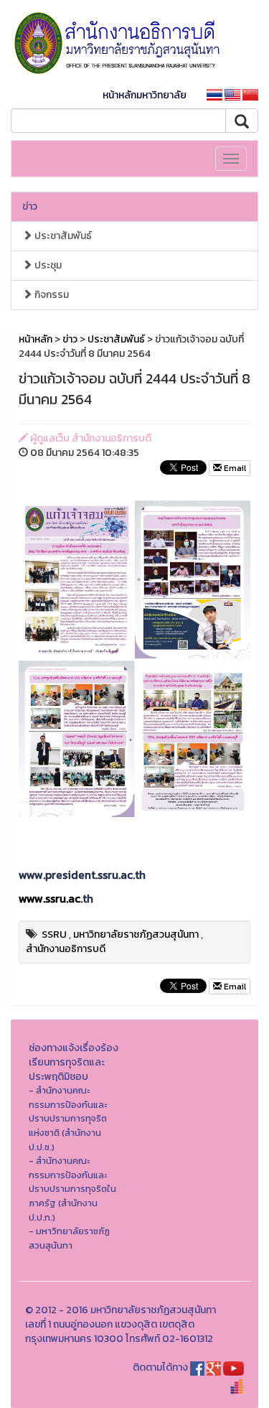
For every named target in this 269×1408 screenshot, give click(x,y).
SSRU (54, 934)
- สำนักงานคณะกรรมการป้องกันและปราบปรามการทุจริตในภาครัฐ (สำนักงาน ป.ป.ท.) (72, 1188)
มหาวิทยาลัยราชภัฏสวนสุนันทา (136, 934)
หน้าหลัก (35, 339)
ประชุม (47, 265)
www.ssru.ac (49, 898)
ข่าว (29, 206)
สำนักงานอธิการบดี (65, 948)
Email (234, 468)
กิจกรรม (50, 294)
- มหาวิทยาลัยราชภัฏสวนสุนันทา (69, 1238)
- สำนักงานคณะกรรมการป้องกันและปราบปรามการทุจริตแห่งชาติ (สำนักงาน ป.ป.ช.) (68, 1118)
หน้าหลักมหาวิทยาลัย (145, 95)
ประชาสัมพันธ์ (62, 235)
